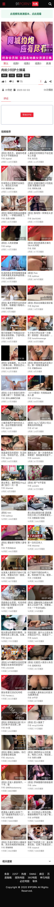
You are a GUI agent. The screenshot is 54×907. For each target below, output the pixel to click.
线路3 (38, 63)
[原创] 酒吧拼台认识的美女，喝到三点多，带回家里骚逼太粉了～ (40, 754)
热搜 (23, 873)
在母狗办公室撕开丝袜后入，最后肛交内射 (12, 184)
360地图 (32, 877)
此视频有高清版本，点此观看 (25, 13)
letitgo (8, 246)
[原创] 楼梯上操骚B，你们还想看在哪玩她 (13, 753)
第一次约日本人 (35, 542)
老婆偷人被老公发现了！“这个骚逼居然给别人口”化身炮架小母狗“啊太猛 (13, 814)
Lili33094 (10, 668)
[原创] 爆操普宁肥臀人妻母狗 (13, 543)
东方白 (35, 158)
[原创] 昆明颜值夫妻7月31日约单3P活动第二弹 (13, 723)
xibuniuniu (10, 758)
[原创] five (33, 273)
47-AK (35, 428)
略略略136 (10, 188)
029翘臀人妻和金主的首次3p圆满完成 (40, 693)
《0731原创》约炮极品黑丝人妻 (39, 394)
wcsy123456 (37, 725)
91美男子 (9, 338)
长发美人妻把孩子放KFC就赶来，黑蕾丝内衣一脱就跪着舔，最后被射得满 (13, 574)
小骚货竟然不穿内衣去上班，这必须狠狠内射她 (12, 424)
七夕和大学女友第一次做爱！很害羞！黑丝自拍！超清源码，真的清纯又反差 (40, 335)
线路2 (27, 63)
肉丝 (4, 75)
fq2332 (9, 428)
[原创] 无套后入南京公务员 (40, 662)
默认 (6, 63)
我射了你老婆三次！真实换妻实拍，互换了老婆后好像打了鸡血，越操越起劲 (40, 844)
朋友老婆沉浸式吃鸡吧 (11, 692)
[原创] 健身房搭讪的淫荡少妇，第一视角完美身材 (40, 364)
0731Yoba (36, 398)
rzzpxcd (35, 847)
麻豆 (41, 873)
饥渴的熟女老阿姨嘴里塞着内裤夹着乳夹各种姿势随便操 (13, 275)
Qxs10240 (36, 218)
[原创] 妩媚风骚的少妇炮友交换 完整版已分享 (40, 184)
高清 (48, 63)
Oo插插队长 (10, 278)
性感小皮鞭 (10, 218)
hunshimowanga (39, 338)
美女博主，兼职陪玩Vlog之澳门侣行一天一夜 (13, 483)
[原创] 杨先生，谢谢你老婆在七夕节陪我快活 (13, 154)
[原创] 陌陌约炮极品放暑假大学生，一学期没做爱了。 (13, 214)
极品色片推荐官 (12, 368)
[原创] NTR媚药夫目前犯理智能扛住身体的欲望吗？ (13, 663)
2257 (15, 873)
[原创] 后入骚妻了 (36, 722)
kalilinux (35, 276)
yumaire (35, 486)
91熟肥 (9, 90)
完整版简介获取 (38, 518)
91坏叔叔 (9, 818)
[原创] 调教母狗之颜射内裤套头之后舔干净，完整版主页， (40, 604)
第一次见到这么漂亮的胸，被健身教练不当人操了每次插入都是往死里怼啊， (40, 814)
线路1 (16, 63)
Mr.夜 (8, 728)
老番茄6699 (37, 368)
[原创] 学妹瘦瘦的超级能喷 (40, 782)
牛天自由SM (11, 548)
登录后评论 (27, 115)
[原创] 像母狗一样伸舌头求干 (40, 214)
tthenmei (9, 488)
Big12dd (35, 306)
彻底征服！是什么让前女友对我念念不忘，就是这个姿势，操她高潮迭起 (40, 634)
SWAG (32, 873)
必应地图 (24, 881)
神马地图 (45, 877)
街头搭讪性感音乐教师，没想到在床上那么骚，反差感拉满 (13, 634)
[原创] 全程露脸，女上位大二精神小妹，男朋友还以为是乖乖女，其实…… (13, 365)
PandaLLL (10, 695)
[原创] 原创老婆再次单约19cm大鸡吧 (39, 244)
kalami (35, 638)
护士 (19, 75)
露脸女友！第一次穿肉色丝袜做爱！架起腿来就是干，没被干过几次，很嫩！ (40, 455)
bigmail (9, 158)
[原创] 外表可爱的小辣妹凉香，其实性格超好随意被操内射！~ (13, 844)
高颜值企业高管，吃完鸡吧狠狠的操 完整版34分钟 (13, 603)
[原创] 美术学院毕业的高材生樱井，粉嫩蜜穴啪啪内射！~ (13, 305)
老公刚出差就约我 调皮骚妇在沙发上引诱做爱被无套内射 (40, 515)
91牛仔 (35, 698)
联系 (35, 881)
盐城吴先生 (36, 665)
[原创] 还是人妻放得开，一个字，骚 (13, 783)
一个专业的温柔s (39, 608)
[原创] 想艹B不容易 (37, 482)
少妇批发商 (10, 578)
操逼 (27, 75)
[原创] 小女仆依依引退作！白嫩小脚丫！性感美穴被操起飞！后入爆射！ (13, 395)
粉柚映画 (9, 308)
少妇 (12, 75)
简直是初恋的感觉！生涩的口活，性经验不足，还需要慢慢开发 (13, 455)
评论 (6, 98)
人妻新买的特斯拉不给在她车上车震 (40, 154)
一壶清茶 (9, 608)
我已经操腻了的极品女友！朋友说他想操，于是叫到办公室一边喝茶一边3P (13, 335)
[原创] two (6, 513)
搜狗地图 (19, 877)
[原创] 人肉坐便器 (9, 243)
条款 (6, 873)
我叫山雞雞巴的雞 (13, 398)
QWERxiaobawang (13, 787)
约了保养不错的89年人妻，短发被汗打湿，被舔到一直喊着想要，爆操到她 (40, 574)
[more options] (50, 861)
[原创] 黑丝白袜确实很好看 (40, 303)
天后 (34, 248)
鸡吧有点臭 (36, 188)
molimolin (36, 458)
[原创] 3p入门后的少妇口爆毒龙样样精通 (39, 424)
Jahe (34, 785)
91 (27, 4)
